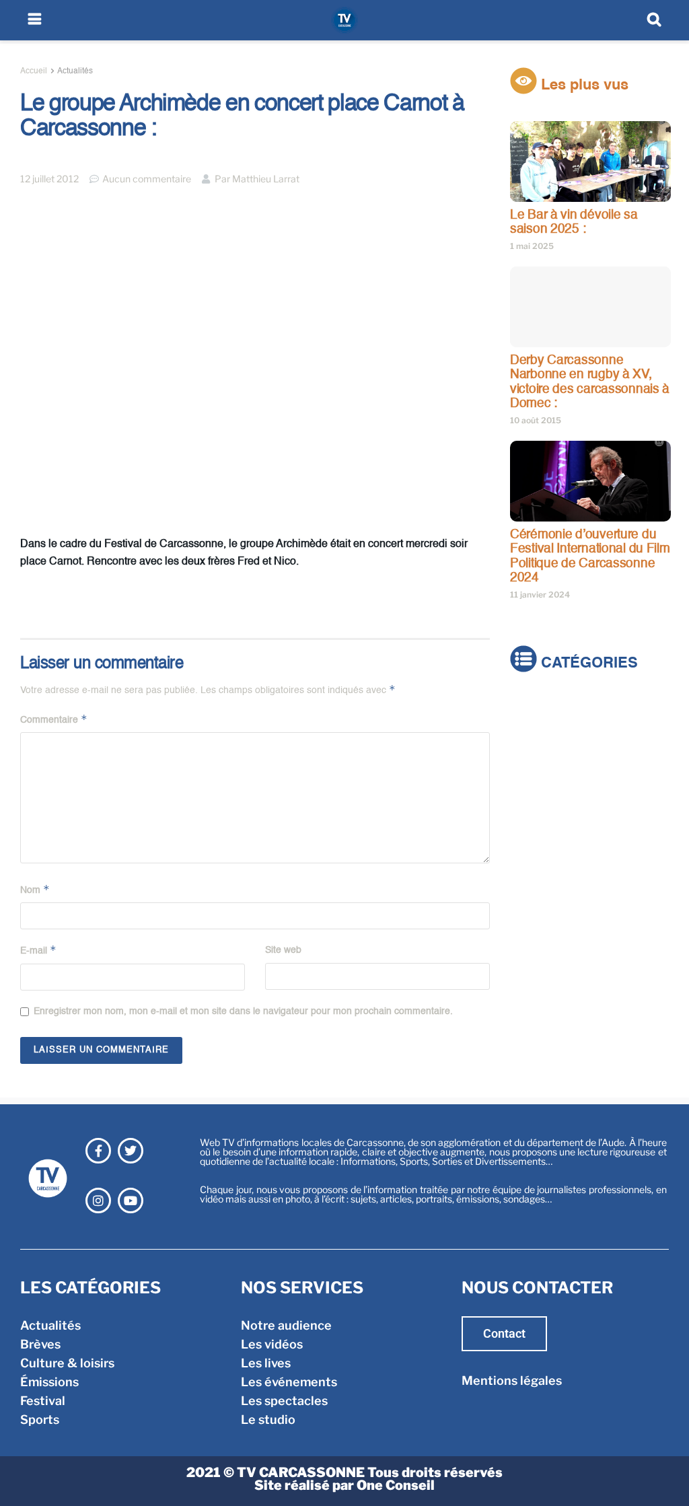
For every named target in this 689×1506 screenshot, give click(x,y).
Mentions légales (512, 1380)
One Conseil (396, 1485)
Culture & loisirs (557, 746)
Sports (529, 802)
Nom (35, 889)
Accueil (33, 71)
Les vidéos (272, 1344)
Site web (283, 950)
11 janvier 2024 (540, 594)
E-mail (38, 949)
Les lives (266, 1363)
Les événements (289, 1382)
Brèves (530, 727)
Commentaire (53, 719)
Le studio (268, 1419)
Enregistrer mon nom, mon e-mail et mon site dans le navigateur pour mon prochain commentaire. (243, 1011)
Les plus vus (582, 85)
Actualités (75, 71)
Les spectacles (284, 1401)
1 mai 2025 (532, 246)
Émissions (539, 765)
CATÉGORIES (587, 664)
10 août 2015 (535, 420)
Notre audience (286, 1325)
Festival (532, 784)
